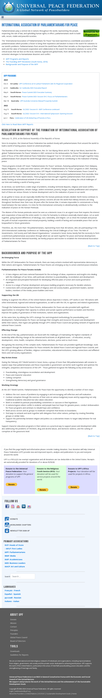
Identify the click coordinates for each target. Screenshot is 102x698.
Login (11, 691)
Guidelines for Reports (19, 655)
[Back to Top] (94, 246)
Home (74, 694)
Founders (14, 634)
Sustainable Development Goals (59, 694)
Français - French (12, 590)
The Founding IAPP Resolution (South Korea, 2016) (27, 62)
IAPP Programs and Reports (17, 59)
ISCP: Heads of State (14, 545)
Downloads (15, 651)
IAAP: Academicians (13, 559)
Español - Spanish (13, 594)
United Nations (31, 694)
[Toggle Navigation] (2, 17)
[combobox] (22, 576)
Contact (13, 627)
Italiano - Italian (12, 601)
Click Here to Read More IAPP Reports (17, 124)
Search (7, 576)
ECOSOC (42, 694)
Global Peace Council (18, 637)
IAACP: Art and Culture (15, 566)
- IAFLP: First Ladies (13, 548)
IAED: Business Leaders (15, 563)
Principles (14, 630)
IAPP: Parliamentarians (15, 552)
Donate (13, 619)
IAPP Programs (10, 75)
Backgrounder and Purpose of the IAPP (22, 64)
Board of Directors (18, 641)
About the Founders (16, 694)
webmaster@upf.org (22, 691)
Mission (13, 623)
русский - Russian (13, 597)
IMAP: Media (10, 556)
